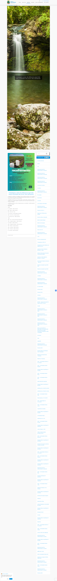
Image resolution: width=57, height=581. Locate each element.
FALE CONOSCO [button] (46, 2)
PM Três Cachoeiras (10, 5)
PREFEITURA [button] (24, 2)
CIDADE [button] (20, 2)
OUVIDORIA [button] (32, 2)
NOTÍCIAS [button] (28, 2)
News (14, 5)
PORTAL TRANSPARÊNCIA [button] (39, 2)
